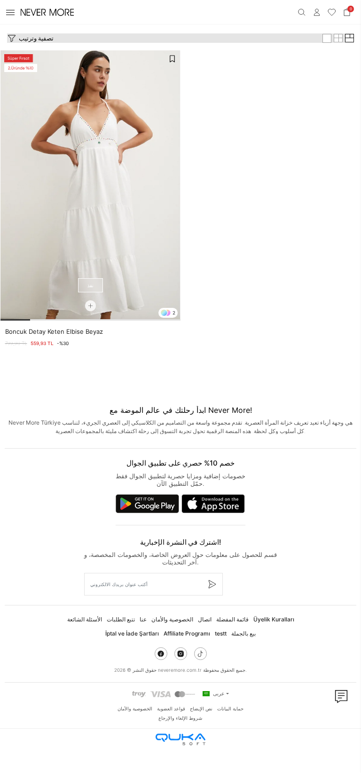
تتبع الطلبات (121, 619)
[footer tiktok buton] (200, 653)
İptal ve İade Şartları (132, 633)
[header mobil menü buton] (10, 12)
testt (221, 633)
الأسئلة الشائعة (84, 619)
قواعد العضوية (171, 708)
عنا (143, 619)
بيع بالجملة (243, 633)
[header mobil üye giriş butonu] (316, 12)
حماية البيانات (230, 708)
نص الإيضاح (201, 708)
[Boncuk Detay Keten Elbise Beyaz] (90, 185)
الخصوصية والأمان (172, 619)
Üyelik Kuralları (273, 619)
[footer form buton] (211, 584)
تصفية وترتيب (36, 38)
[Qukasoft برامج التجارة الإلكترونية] (180, 739)
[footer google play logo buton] (147, 503)
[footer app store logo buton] (213, 503)
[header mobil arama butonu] (301, 12)
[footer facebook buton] (161, 653)
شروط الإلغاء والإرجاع (180, 718)
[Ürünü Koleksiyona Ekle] (172, 59)
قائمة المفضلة (232, 619)
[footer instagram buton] (180, 653)
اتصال (205, 619)
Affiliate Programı (187, 633)
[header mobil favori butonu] (331, 12)
